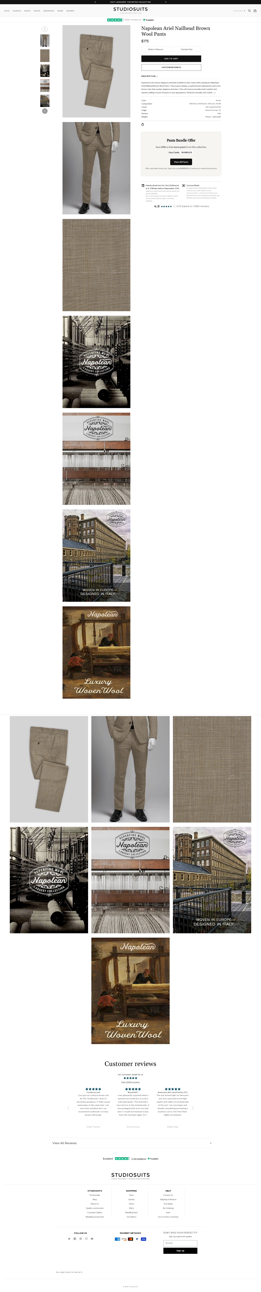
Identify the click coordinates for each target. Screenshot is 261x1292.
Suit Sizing (168, 1204)
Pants (131, 1204)
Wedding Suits (131, 1212)
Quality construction (95, 1208)
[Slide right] (45, 111)
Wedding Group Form (95, 1217)
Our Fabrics (131, 1217)
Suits (131, 1195)
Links (168, 1212)
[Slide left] (45, 29)
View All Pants (181, 162)
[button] (249, 10)
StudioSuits (133, 1287)
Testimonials (94, 1195)
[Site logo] (130, 1177)
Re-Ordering (168, 1208)
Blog (95, 1199)
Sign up (180, 1250)
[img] (130, 1078)
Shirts (131, 1208)
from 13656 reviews (130, 1082)
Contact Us (168, 1195)
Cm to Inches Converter (168, 1217)
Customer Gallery (94, 1212)
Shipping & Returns (168, 1199)
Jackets (131, 1199)
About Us (95, 1204)
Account (238, 11)
